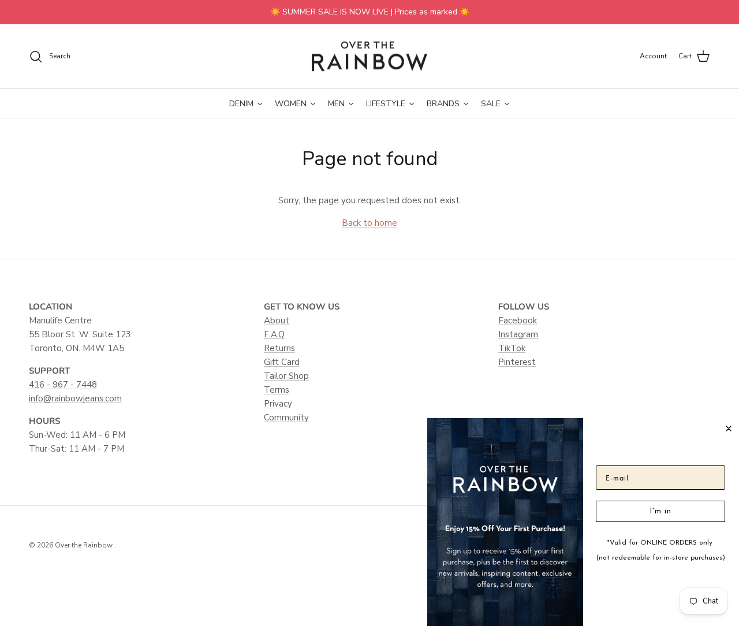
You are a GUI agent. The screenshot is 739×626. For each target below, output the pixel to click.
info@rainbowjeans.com (75, 398)
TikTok (511, 348)
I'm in (660, 511)
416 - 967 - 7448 (63, 384)
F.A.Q (274, 334)
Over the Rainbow (84, 545)
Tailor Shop (286, 376)
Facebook (517, 320)
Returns (279, 348)
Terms (276, 390)
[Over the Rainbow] (369, 56)
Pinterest (517, 362)
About (276, 320)
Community (286, 417)
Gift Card (282, 362)
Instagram (518, 334)
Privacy (278, 403)
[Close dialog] (728, 428)
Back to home (369, 223)
